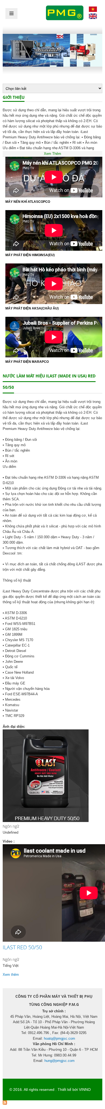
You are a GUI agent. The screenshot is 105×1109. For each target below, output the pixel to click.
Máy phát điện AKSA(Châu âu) (32, 308)
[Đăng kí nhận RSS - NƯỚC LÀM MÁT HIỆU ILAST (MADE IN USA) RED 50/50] (5, 1103)
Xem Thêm (52, 154)
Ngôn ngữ (11, 826)
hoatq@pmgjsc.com (59, 1038)
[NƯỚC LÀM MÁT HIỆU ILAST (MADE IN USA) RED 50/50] (93, 11)
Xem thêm (11, 975)
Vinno (85, 1089)
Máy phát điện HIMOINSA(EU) (30, 255)
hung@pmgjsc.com (59, 1061)
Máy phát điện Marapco (27, 362)
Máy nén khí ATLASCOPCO (27, 202)
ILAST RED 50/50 (22, 947)
